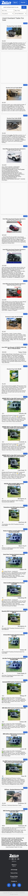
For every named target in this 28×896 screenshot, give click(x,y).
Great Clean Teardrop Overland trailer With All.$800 (14, 555)
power (22, 169)
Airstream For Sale (20, 838)
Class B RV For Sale (6, 839)
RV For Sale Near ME (6, 841)
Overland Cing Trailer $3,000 (14, 26)
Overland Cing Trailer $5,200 (14, 369)
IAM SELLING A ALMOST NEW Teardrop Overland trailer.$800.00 (14, 484)
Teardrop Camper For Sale (7, 840)
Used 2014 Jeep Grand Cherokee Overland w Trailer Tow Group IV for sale (14, 250)
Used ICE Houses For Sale (21, 845)
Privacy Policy (14, 876)
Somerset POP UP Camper (7, 844)
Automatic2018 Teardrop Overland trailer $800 (14, 681)
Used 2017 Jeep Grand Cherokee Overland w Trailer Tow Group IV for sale (14, 219)
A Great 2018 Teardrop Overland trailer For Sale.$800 (14, 635)
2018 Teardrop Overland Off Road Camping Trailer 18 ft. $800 (14, 811)
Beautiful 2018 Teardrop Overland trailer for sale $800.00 (14, 611)
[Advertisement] (14, 68)
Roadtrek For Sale (5, 842)
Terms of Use (14, 873)
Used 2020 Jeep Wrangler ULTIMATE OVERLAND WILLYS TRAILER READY (14, 348)
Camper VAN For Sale (18, 840)
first (18, 239)
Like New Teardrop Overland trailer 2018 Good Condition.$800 (14, 659)
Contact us (14, 881)
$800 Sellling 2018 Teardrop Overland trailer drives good (14, 734)
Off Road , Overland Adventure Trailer (14, 789)
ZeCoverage (14, 869)
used (10, 105)
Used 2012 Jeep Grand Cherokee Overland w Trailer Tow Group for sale (14, 149)
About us (14, 864)
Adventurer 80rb (23, 842)
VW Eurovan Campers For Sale (8, 845)
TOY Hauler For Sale (16, 841)
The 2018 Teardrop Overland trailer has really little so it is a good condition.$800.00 (14, 761)
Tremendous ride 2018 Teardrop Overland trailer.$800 (14, 508)
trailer (11, 43)
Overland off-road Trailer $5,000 (14, 87)
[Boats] (15, 859)
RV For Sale (4, 838)
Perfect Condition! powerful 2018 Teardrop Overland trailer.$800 (14, 531)
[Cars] (9, 859)
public (13, 270)
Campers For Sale (11, 838)
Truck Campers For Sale (16, 839)
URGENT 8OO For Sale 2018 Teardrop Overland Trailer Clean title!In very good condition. (14, 399)
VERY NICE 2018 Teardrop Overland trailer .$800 (14, 707)
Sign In (15, 2)
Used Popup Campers (14, 842)
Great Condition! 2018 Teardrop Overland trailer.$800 (14, 583)
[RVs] (12, 859)
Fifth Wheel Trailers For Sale (20, 844)
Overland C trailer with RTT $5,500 (14, 316)
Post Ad (23, 2)
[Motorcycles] (18, 859)
